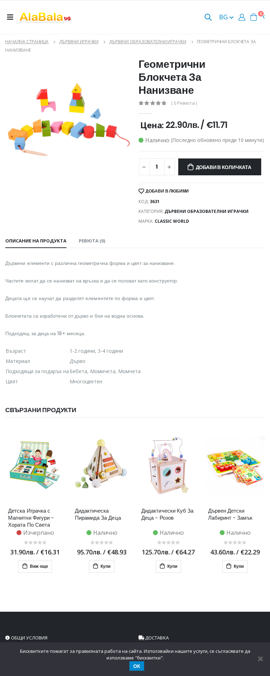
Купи (104, 566)
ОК (136, 666)
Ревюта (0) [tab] (92, 241)
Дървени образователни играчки (147, 42)
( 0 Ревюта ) (184, 103)
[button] (208, 17)
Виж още (38, 566)
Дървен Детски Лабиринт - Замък (230, 514)
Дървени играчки (78, 42)
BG (224, 17)
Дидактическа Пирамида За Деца (98, 514)
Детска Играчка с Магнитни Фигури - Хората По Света (31, 517)
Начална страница (27, 42)
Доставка (156, 638)
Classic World (172, 221)
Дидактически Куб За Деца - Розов (167, 514)
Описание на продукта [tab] (35, 241)
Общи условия (28, 638)
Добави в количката (223, 167)
